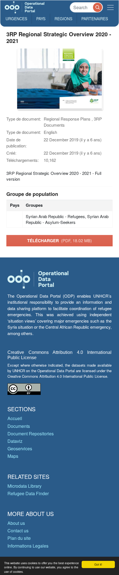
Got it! (98, 564)
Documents (18, 426)
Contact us (18, 530)
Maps (12, 456)
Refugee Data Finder (28, 493)
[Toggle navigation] (110, 7)
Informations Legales (27, 546)
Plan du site (19, 538)
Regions (63, 18)
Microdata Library (24, 486)
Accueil (14, 418)
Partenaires (94, 18)
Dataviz (14, 441)
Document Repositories (30, 433)
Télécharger (59, 240)
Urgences (16, 18)
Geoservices (19, 448)
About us (16, 523)
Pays (40, 18)
